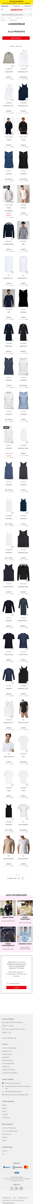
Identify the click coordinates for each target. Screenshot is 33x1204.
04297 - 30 (6, 1032)
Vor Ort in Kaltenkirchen (9, 1131)
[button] (12, 66)
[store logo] (14, 9)
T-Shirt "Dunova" (8, 654)
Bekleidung (19, 18)
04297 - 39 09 (7, 1026)
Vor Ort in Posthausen (9, 1128)
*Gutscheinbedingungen (16, 1177)
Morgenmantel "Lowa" (24, 620)
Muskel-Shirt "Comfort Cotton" (9, 278)
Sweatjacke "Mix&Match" (9, 244)
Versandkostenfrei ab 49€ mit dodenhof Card (17, 1087)
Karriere (4, 1137)
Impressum (6, 1198)
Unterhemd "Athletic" (23, 552)
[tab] (16, 38)
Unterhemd (9, 174)
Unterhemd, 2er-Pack (24, 71)
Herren (10, 18)
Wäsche (3, 20)
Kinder (4, 1111)
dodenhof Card (7, 1051)
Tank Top (23, 208)
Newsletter (5, 1057)
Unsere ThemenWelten (9, 1048)
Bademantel (8, 346)
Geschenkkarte (7, 1054)
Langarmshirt (9, 71)
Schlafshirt (9, 620)
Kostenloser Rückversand (13, 1091)
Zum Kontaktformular (9, 1038)
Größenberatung (7, 1060)
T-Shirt (9, 790)
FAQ (14, 1198)
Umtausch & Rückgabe (9, 1073)
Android (4, 1151)
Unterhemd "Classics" (24, 448)
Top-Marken (6, 1117)
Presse (4, 1140)
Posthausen (16, 6)
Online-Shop (4, 6)
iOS (3, 1154)
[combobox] (16, 15)
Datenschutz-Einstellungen (13, 1200)
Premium (5, 1114)
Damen (4, 1105)
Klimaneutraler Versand (12, 1083)
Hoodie (9, 140)
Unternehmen (6, 1134)
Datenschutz (23, 1198)
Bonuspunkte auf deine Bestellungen (16, 1095)
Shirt (23, 244)
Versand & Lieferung (8, 1070)
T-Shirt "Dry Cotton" (23, 722)
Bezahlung (5, 1066)
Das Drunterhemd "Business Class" (9, 858)
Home (3, 18)
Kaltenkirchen (27, 6)
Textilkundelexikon (8, 1063)
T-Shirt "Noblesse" (23, 824)
